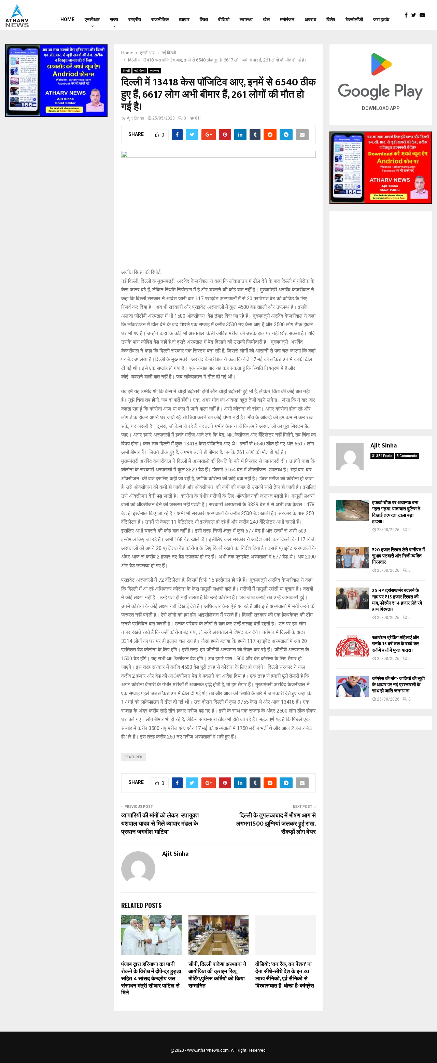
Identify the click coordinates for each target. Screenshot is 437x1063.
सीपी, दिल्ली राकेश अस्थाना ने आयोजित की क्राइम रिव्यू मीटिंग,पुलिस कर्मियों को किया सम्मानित (217, 975)
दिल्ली (126, 70)
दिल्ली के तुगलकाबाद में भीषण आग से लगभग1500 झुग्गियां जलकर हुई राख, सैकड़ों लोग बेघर (276, 824)
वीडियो (223, 19)
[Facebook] (408, 15)
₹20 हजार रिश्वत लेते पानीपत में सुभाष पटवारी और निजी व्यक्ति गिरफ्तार (398, 556)
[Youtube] (424, 15)
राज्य (114, 19)
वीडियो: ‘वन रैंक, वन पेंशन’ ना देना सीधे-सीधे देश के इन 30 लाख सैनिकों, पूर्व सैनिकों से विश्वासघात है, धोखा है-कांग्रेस (284, 975)
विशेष (330, 19)
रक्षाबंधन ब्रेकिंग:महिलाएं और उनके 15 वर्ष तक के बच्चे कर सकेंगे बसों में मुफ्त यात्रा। (395, 644)
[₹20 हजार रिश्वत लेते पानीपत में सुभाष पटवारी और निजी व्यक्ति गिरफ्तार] (352, 557)
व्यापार (184, 19)
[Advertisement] (380, 320)
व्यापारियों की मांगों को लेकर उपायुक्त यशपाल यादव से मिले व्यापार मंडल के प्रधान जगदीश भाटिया (160, 824)
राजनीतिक (160, 19)
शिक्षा (204, 19)
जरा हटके (381, 19)
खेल (266, 19)
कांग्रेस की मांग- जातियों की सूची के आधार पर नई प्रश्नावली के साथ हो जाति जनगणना (398, 685)
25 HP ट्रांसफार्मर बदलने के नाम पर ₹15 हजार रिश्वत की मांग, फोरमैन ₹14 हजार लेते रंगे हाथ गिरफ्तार (397, 599)
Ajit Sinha (135, 118)
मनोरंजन (287, 19)
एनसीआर (92, 19)
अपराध (310, 19)
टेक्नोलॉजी (354, 19)
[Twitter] (415, 15)
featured (133, 757)
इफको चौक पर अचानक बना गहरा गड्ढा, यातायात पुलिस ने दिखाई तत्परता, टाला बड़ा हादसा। (396, 512)
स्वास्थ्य (246, 19)
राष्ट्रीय (134, 19)
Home (67, 19)
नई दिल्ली (139, 70)
